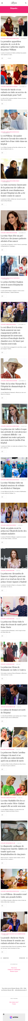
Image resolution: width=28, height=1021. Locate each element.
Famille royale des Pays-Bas (12, 479)
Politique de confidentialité (14, 969)
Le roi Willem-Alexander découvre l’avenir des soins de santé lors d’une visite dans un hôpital (14, 139)
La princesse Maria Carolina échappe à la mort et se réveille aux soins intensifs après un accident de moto (13, 756)
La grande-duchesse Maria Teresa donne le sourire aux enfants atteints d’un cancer (13, 940)
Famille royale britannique (12, 38)
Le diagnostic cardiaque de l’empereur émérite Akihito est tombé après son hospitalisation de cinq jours (14, 850)
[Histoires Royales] (14, 3)
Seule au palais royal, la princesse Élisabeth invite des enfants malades (14, 531)
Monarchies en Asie (10, 706)
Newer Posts (22, 958)
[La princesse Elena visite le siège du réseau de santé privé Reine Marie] (14, 606)
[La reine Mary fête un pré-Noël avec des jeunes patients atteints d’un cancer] (14, 220)
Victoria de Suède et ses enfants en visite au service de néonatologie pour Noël (14, 92)
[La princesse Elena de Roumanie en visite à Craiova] (14, 652)
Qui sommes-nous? (14, 1002)
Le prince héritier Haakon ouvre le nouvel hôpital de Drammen (12, 285)
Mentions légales (14, 971)
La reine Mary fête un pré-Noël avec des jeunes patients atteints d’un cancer (13, 238)
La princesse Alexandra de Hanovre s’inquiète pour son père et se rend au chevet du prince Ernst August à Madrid (13, 577)
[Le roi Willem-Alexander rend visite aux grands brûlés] (14, 879)
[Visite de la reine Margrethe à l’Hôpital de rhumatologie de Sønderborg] (14, 368)
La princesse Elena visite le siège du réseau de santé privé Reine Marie (14, 624)
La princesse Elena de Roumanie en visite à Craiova (13, 668)
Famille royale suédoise (11, 86)
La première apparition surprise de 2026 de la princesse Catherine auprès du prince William (13, 45)
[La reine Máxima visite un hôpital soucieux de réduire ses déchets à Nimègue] (14, 467)
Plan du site (14, 967)
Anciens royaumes (10, 570)
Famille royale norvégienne (12, 278)
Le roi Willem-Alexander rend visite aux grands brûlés (14, 895)
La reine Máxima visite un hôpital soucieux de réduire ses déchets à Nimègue (12, 485)
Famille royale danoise (11, 232)
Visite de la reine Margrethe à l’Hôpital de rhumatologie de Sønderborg (13, 386)
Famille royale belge (11, 324)
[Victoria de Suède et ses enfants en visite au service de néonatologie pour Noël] (14, 74)
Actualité (3, 38)
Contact (14, 1004)
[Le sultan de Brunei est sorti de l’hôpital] (14, 694)
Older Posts (6, 958)
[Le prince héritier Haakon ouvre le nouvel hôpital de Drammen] (14, 266)
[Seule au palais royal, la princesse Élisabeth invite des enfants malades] (14, 513)
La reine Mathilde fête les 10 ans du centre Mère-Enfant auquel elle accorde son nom (13, 803)
